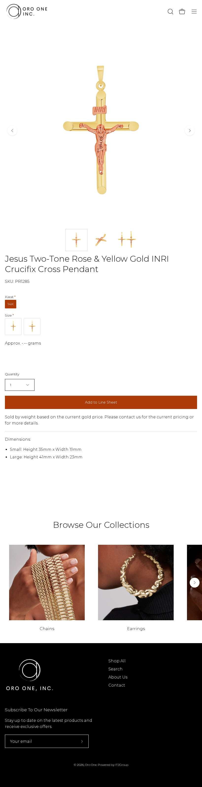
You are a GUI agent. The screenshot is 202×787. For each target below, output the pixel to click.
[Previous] (12, 131)
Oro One (91, 765)
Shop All (117, 661)
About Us (117, 677)
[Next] (190, 131)
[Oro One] (27, 11)
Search (115, 669)
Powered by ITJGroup (113, 765)
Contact (116, 685)
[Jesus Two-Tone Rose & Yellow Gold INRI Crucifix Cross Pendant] (76, 240)
